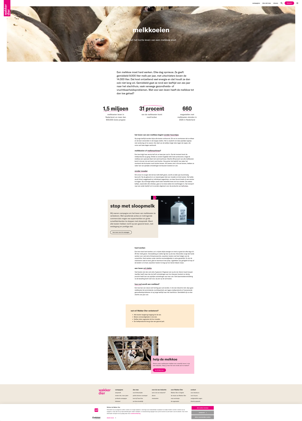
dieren (153, 395)
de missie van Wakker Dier (178, 395)
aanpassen (202, 412)
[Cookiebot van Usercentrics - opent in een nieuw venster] (96, 418)
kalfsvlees (184, 186)
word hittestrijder (138, 392)
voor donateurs (195, 392)
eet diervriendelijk (138, 401)
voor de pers (194, 395)
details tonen (110, 417)
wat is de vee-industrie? (158, 392)
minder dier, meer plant (121, 395)
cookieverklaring (135, 413)
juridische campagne (121, 398)
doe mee (136, 390)
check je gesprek (195, 401)
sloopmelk (118, 392)
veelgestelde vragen (196, 398)
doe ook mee (266, 3)
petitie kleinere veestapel (140, 395)
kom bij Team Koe (138, 398)
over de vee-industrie (159, 390)
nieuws (275, 3)
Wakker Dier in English (177, 392)
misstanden (155, 398)
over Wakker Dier (177, 390)
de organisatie (175, 401)
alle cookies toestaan (202, 408)
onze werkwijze (175, 398)
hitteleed (117, 401)
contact (193, 390)
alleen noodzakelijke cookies (203, 417)
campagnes (256, 3)
